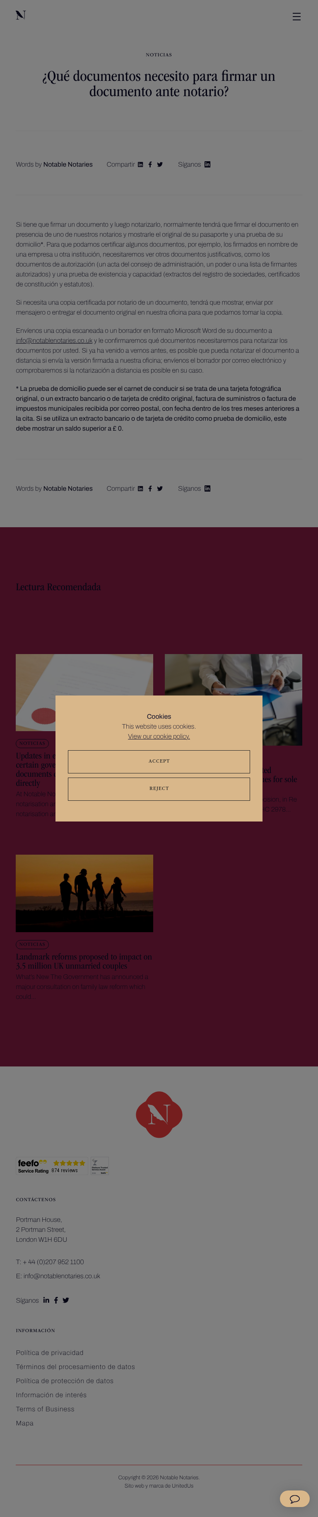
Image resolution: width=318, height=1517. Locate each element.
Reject (159, 789)
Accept (159, 761)
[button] (295, 1498)
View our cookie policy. (159, 736)
